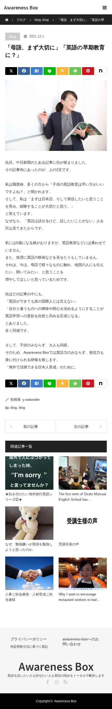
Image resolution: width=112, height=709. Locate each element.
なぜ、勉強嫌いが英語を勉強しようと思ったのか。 (29, 547)
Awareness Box (21, 7)
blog (12, 36)
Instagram (56, 681)
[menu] (104, 7)
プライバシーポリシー (28, 639)
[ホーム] (7, 16)
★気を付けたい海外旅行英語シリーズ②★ (29, 496)
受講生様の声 (69, 544)
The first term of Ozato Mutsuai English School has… (82, 496)
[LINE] (49, 71)
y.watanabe (31, 399)
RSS (65, 681)
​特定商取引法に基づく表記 (29, 646)
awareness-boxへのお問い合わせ (81, 641)
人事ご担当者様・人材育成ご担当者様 (29, 597)
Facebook (47, 681)
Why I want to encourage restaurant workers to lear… (79, 597)
